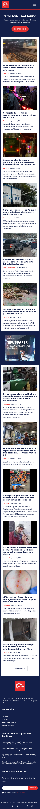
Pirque (5, 218)
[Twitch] (22, 806)
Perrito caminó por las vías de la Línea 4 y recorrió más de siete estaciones (18, 67)
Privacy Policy (21, 792)
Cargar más (19, 668)
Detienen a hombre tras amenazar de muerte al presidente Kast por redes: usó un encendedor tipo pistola (20, 551)
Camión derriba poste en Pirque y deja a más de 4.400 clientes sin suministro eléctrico (19, 212)
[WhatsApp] (32, 806)
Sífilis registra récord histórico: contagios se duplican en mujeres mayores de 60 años (19, 599)
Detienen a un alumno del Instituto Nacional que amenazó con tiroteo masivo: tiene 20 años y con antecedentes (20, 397)
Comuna (6, 73)
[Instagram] (13, 806)
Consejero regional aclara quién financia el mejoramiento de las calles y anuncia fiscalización (18, 497)
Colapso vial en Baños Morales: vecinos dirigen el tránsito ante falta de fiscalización (18, 261)
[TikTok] (18, 806)
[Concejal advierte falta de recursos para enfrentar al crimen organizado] (20, 98)
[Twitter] (27, 806)
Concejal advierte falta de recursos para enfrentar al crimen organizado (19, 115)
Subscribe (33, 788)
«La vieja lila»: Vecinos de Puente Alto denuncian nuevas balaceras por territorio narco (19, 311)
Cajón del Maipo (9, 268)
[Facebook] (8, 806)
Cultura (6, 503)
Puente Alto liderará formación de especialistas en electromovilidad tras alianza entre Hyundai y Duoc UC (19, 451)
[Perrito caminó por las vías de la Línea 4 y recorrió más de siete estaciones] (20, 50)
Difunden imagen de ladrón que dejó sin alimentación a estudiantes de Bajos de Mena (18, 646)
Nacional (6, 404)
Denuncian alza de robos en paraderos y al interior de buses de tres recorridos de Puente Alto (19, 162)
